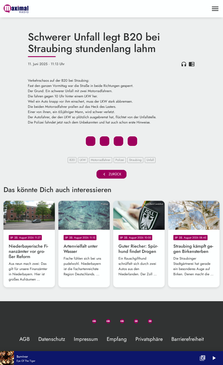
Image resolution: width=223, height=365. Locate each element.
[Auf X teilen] (104, 141)
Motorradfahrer (100, 160)
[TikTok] (160, 318)
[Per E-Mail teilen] (132, 141)
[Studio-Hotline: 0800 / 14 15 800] (76, 318)
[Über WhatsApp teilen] (118, 141)
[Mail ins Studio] (62, 318)
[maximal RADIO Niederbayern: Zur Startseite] (106, 8)
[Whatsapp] (90, 318)
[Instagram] (118, 318)
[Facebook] (104, 318)
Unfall (150, 160)
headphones (184, 64)
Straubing (135, 160)
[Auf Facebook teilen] (90, 141)
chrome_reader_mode (192, 64)
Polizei (119, 160)
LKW (83, 160)
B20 (72, 160)
